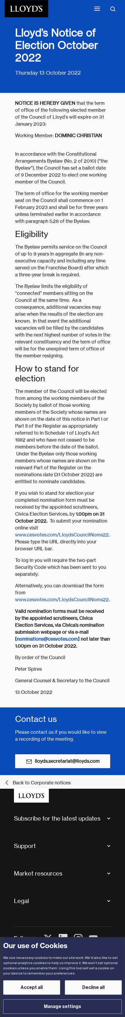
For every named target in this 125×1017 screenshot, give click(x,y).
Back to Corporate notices (42, 783)
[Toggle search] (112, 8)
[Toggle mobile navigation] (97, 8)
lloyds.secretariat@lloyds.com (67, 761)
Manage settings (62, 1006)
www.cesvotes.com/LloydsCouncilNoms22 (62, 535)
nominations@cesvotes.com (47, 639)
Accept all (32, 987)
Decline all (93, 987)
